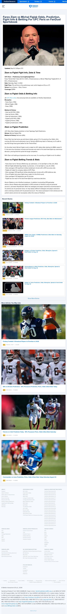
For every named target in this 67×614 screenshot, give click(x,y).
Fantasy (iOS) (5, 551)
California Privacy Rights (50, 580)
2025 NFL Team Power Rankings (30, 556)
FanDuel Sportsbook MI (49, 510)
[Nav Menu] (3, 6)
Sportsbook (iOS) (5, 554)
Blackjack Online (48, 554)
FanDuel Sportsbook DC (50, 499)
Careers (5, 580)
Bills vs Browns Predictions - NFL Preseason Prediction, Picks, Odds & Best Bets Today (30, 386)
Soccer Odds (26, 510)
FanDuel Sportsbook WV (50, 525)
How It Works (5, 496)
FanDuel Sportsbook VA (50, 522)
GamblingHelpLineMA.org (44, 591)
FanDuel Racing (26, 535)
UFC (3, 537)
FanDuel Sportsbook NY (50, 515)
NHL (3, 535)
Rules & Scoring (5, 498)
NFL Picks (25, 554)
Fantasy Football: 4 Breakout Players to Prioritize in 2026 (41, 202)
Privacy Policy (39, 580)
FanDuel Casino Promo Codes (51, 561)
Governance (12, 580)
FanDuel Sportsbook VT (50, 523)
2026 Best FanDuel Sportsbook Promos (32, 551)
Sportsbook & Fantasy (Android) (9, 553)
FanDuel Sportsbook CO (50, 496)
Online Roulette (48, 558)
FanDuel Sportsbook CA (50, 494)
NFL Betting (26, 553)
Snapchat (25, 573)
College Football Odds (28, 498)
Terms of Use (62, 580)
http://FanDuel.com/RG (32, 597)
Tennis (46, 540)
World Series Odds (27, 513)
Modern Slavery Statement (8, 501)
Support (3, 491)
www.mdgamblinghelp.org (9, 604)
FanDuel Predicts (27, 539)
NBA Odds (25, 494)
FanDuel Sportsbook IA (49, 501)
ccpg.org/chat (47, 599)
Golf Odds (25, 505)
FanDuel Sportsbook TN (50, 520)
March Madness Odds (28, 501)
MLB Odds (25, 496)
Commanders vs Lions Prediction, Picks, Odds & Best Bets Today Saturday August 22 (29, 477)
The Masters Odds (27, 506)
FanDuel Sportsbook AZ (50, 493)
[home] (33, 6)
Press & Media (57, 582)
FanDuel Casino (26, 534)
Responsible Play (6, 499)
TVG (24, 532)
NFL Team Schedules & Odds (30, 558)
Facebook (25, 566)
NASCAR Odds (26, 511)
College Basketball (6, 534)
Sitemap (3, 506)
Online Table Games (49, 559)
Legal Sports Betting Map (7, 503)
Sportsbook (23, 1)
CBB (45, 546)
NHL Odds (25, 503)
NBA (3, 532)
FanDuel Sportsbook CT (50, 498)
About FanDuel (5, 493)
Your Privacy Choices (13, 582)
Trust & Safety (21, 580)
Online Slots (47, 551)
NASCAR (46, 542)
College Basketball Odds (29, 499)
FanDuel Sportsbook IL (49, 503)
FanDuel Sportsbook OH (50, 516)
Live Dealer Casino (48, 556)
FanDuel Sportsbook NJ (50, 513)
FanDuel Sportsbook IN (49, 505)
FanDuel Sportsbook (28, 530)
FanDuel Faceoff (27, 537)
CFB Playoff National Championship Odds (32, 515)
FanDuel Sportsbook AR (50, 491)
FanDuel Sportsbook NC (50, 511)
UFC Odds (25, 508)
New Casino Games (49, 553)
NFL (4, 214)
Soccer (5, 230)
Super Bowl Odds (27, 493)
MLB (4, 262)
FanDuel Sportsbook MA (50, 508)
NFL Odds (25, 491)
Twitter (24, 568)
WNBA (4, 246)
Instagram (25, 570)
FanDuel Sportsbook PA (49, 518)
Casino (51, 1)
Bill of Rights (30, 580)
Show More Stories (33, 298)
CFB (45, 537)
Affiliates (4, 505)
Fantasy (37, 1)
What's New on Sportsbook (8, 494)
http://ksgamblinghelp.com (27, 601)
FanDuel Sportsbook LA (49, 506)
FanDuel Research (9, 1)
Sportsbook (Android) (7, 556)
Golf (45, 539)
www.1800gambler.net (11, 606)
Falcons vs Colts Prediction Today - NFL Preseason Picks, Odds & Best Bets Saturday (29, 432)
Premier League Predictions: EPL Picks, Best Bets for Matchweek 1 (43, 218)
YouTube (25, 571)
